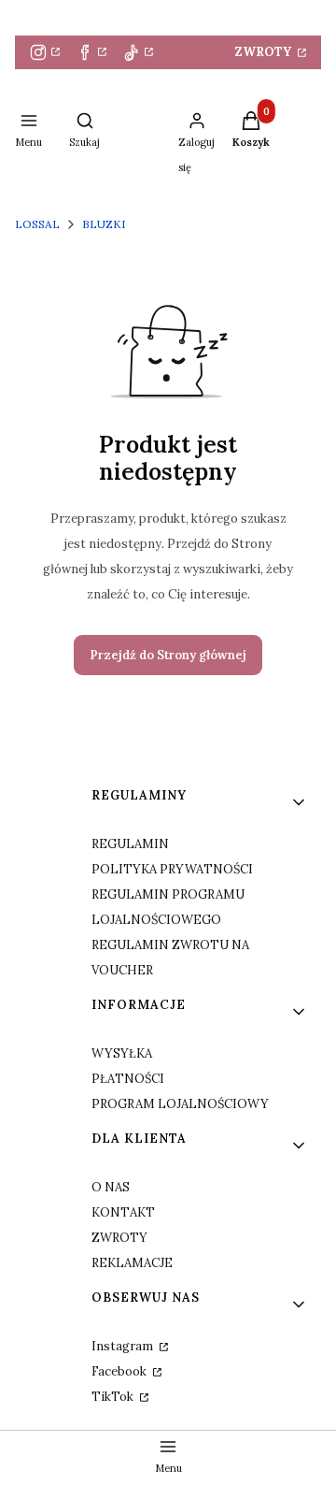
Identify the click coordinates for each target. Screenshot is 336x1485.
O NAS (110, 1187)
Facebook (120, 1371)
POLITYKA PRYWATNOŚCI (172, 869)
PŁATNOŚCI (127, 1079)
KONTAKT (123, 1212)
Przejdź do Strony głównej (168, 655)
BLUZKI (103, 224)
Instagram (123, 1346)
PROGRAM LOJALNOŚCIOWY (180, 1104)
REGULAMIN (130, 844)
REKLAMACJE (132, 1263)
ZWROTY (264, 52)
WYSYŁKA (121, 1053)
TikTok (113, 1397)
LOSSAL (37, 224)
